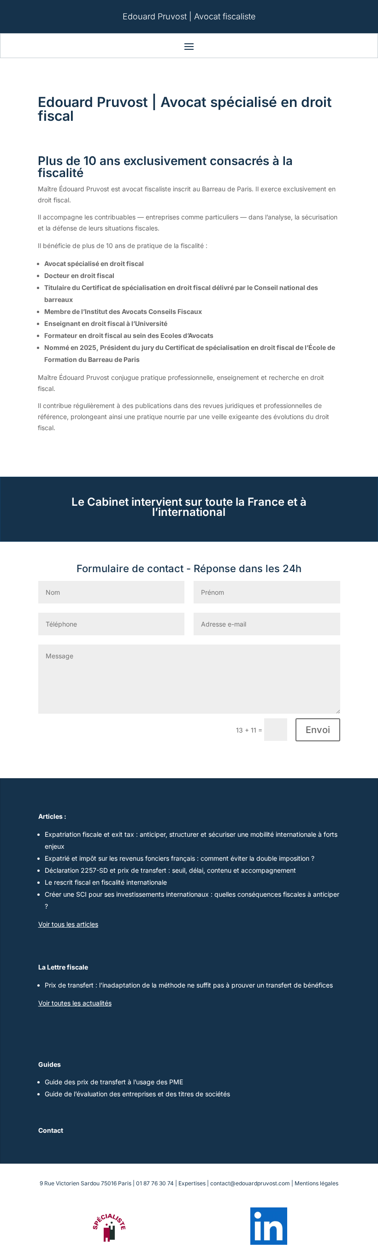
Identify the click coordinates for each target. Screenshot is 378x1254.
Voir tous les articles (68, 924)
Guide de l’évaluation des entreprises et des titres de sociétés (137, 1094)
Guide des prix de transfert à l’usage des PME (114, 1082)
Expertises (192, 1183)
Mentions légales (316, 1183)
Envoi (318, 729)
